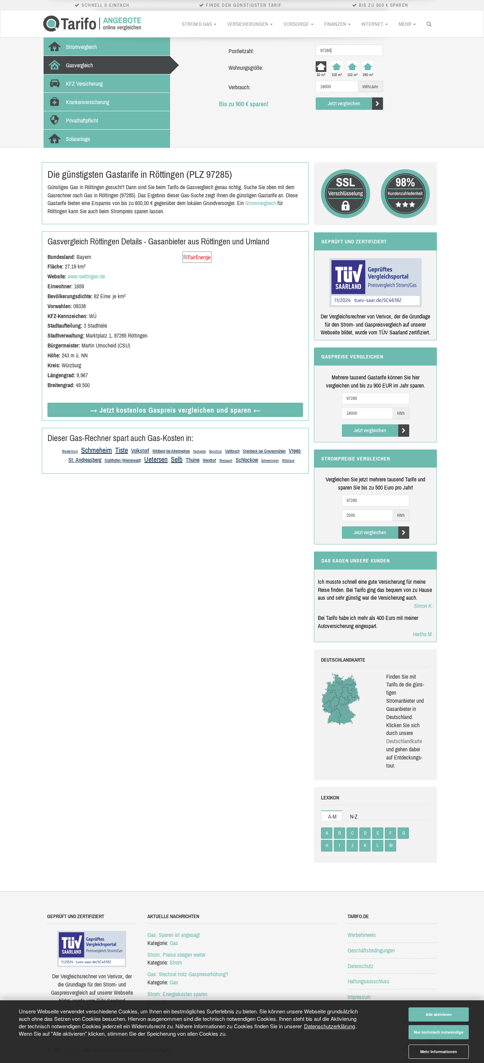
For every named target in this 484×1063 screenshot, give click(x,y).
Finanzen (335, 24)
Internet (372, 24)
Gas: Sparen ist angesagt (173, 935)
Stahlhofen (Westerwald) (123, 460)
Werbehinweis (362, 935)
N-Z (354, 816)
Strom (176, 962)
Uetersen (156, 459)
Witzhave (288, 461)
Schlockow (247, 460)
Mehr (405, 24)
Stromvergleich (260, 203)
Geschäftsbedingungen (371, 950)
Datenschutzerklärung (329, 1026)
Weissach (225, 461)
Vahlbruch (232, 451)
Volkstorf (140, 450)
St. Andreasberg (84, 460)
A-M (332, 816)
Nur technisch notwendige (438, 1032)
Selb (176, 459)
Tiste (121, 450)
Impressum (359, 997)
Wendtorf (209, 460)
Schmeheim (96, 450)
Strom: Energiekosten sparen (177, 994)
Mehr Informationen (438, 1051)
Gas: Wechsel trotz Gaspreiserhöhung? (187, 974)
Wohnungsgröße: (246, 67)
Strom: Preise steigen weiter (176, 954)
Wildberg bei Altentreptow (171, 451)
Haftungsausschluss (368, 981)
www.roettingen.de (86, 276)
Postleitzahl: (241, 51)
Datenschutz (360, 966)
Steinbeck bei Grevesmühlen (264, 451)
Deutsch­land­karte (404, 741)
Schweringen (270, 461)
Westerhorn (70, 451)
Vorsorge (296, 24)
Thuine (192, 460)
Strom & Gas (197, 24)
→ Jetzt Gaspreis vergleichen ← (175, 410)
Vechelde (199, 451)
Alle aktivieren (439, 1014)
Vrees (295, 450)
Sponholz (215, 451)
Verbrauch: (240, 87)
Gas (174, 943)
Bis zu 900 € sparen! (244, 104)
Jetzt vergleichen (344, 103)
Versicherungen (248, 24)
